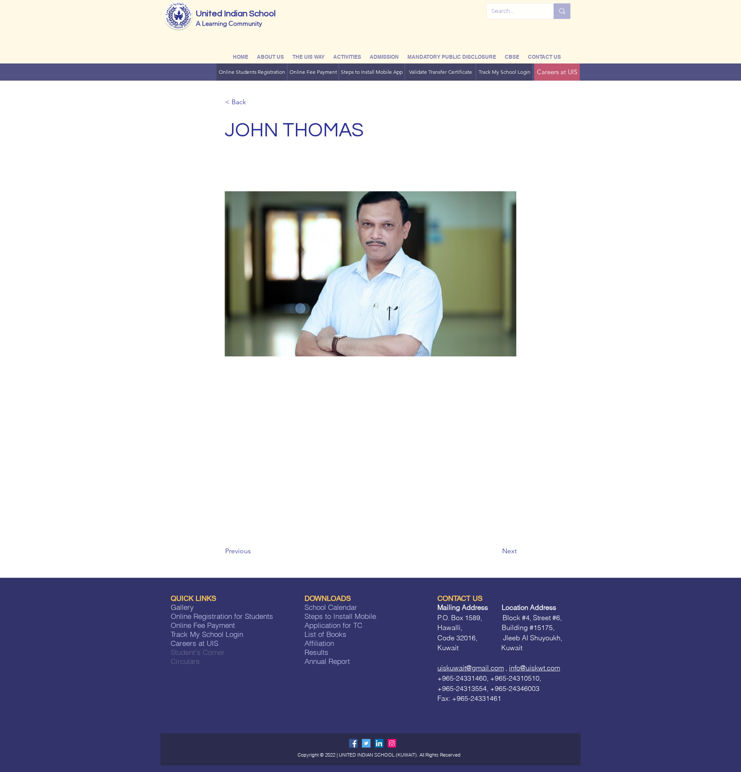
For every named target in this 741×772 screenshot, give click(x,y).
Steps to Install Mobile (341, 616)
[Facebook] (353, 743)
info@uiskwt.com (534, 667)
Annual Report (327, 661)
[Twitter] (366, 743)
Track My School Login (207, 634)
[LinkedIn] (379, 743)
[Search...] (562, 11)
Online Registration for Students (222, 616)
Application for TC (333, 625)
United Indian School (236, 13)
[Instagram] (392, 743)
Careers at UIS (194, 643)
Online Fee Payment (203, 625)
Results (316, 652)
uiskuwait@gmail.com (470, 667)
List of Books (325, 634)
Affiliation (319, 643)
